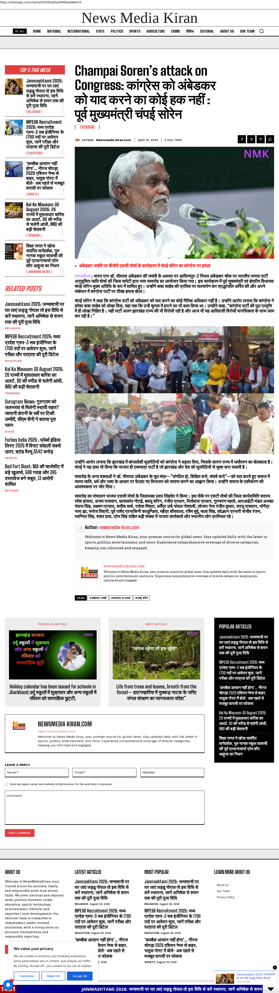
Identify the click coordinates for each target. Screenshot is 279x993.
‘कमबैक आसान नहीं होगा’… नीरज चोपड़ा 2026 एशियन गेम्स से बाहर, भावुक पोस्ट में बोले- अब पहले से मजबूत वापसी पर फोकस (45, 176)
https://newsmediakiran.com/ (56, 731)
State (9, 431)
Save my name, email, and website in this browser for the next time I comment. (61, 784)
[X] (251, 139)
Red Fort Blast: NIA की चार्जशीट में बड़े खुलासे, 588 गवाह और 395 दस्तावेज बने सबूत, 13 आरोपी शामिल (34, 475)
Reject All (53, 976)
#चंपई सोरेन (141, 598)
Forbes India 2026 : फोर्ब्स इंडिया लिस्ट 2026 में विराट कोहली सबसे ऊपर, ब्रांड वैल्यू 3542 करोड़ (33, 446)
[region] (53, 963)
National (12, 490)
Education (34, 153)
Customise (27, 976)
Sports (32, 194)
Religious (34, 111)
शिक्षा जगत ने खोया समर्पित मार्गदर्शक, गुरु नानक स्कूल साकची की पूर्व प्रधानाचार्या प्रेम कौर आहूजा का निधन (44, 255)
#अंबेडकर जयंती (98, 598)
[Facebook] (242, 139)
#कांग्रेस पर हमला (121, 598)
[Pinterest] (261, 139)
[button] (261, 31)
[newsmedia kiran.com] (78, 139)
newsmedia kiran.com (113, 140)
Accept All (80, 976)
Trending (34, 235)
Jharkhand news (39, 271)
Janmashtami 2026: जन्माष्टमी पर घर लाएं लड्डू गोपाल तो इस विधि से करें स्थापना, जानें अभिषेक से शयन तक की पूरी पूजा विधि (45, 93)
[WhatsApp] (270, 139)
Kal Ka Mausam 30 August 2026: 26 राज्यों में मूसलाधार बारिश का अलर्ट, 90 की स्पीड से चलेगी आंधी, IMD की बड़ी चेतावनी (45, 217)
